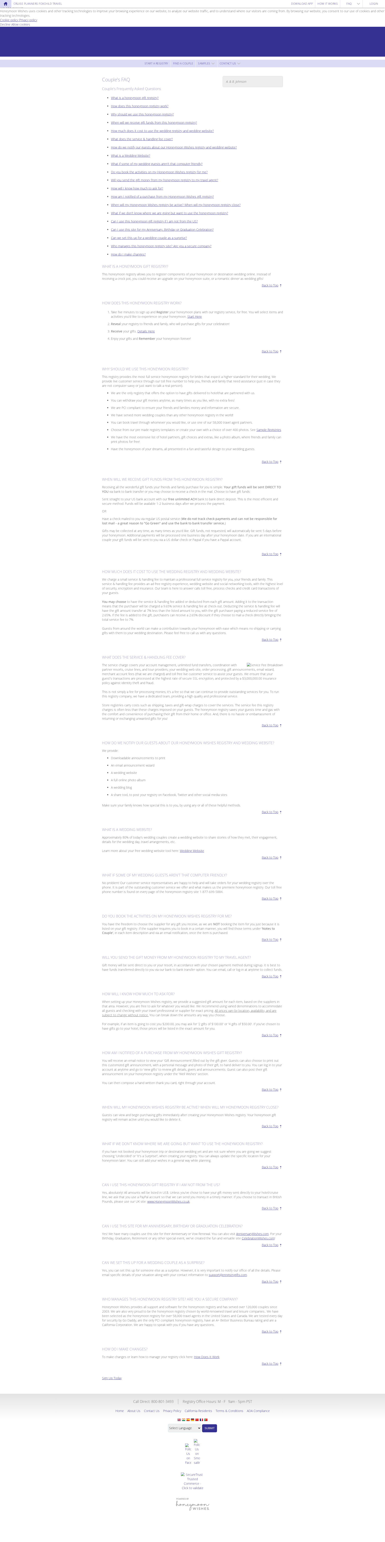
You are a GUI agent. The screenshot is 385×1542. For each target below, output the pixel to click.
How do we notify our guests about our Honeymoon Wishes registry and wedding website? (174, 147)
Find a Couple (183, 63)
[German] (192, 1420)
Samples (204, 63)
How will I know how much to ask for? (137, 188)
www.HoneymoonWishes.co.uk (168, 1201)
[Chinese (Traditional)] (197, 1420)
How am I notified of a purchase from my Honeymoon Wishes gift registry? (162, 196)
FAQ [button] (349, 4)
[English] (179, 1420)
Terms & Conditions (229, 1411)
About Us (133, 1411)
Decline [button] (5, 24)
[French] (201, 1420)
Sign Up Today (112, 1378)
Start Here (194, 316)
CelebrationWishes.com (258, 1238)
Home (119, 1411)
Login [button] (374, 4)
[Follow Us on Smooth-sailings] (196, 1452)
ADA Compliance (258, 1411)
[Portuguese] (206, 1420)
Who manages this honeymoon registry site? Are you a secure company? (161, 246)
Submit (210, 1428)
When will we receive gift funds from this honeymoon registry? (154, 122)
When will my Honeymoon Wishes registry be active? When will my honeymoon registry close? (176, 205)
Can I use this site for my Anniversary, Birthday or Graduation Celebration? (162, 229)
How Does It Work (206, 1357)
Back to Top (270, 285)
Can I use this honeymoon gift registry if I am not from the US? (154, 221)
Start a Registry (156, 63)
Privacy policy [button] (28, 20)
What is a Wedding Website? (130, 155)
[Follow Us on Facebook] (188, 1454)
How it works (327, 4)
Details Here (146, 331)
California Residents (198, 1411)
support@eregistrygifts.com (228, 1275)
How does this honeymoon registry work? (139, 106)
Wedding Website (192, 851)
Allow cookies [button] (20, 24)
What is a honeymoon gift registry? (135, 98)
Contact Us (228, 63)
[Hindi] (183, 1420)
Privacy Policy (172, 1411)
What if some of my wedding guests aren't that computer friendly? (157, 164)
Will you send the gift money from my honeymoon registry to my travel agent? (164, 180)
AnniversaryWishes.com (252, 1234)
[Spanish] (188, 1420)
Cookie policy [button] (9, 20)
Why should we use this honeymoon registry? (142, 114)
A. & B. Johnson (236, 81)
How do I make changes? (128, 254)
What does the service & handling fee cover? (142, 139)
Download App (302, 4)
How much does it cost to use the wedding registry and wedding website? (162, 131)
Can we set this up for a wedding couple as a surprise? (149, 238)
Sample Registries (268, 430)
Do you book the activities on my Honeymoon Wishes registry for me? (159, 172)
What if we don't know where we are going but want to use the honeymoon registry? (169, 213)
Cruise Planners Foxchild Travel (38, 4)
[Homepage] (5, 4)
